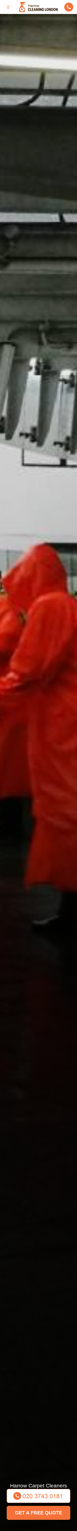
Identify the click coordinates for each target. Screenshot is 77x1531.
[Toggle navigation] (8, 7)
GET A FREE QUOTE (38, 1513)
